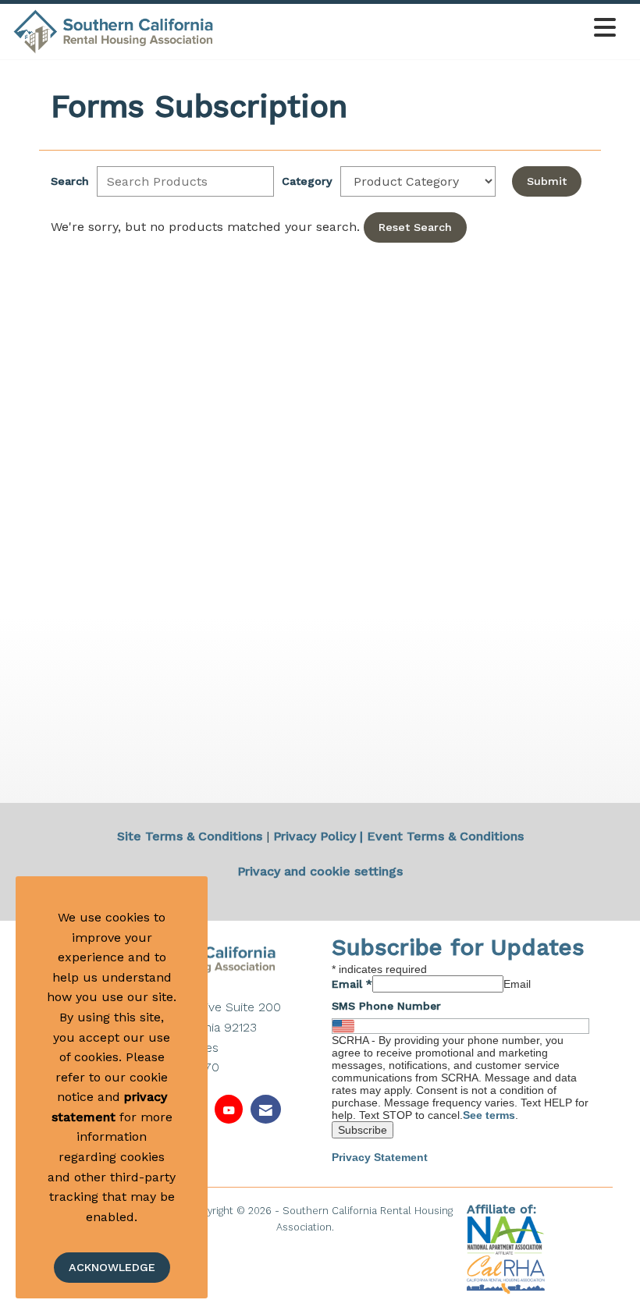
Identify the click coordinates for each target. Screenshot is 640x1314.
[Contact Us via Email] (266, 1109)
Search (70, 181)
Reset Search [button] (415, 227)
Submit (547, 181)
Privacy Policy (314, 836)
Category (307, 181)
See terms (489, 1115)
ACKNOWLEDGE (112, 1267)
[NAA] (508, 1234)
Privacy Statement (380, 1157)
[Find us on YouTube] (229, 1109)
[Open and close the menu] (419, 28)
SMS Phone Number (386, 1006)
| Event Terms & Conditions (442, 836)
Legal (350, 1227)
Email (352, 984)
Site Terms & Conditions (189, 836)
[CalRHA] (506, 1273)
